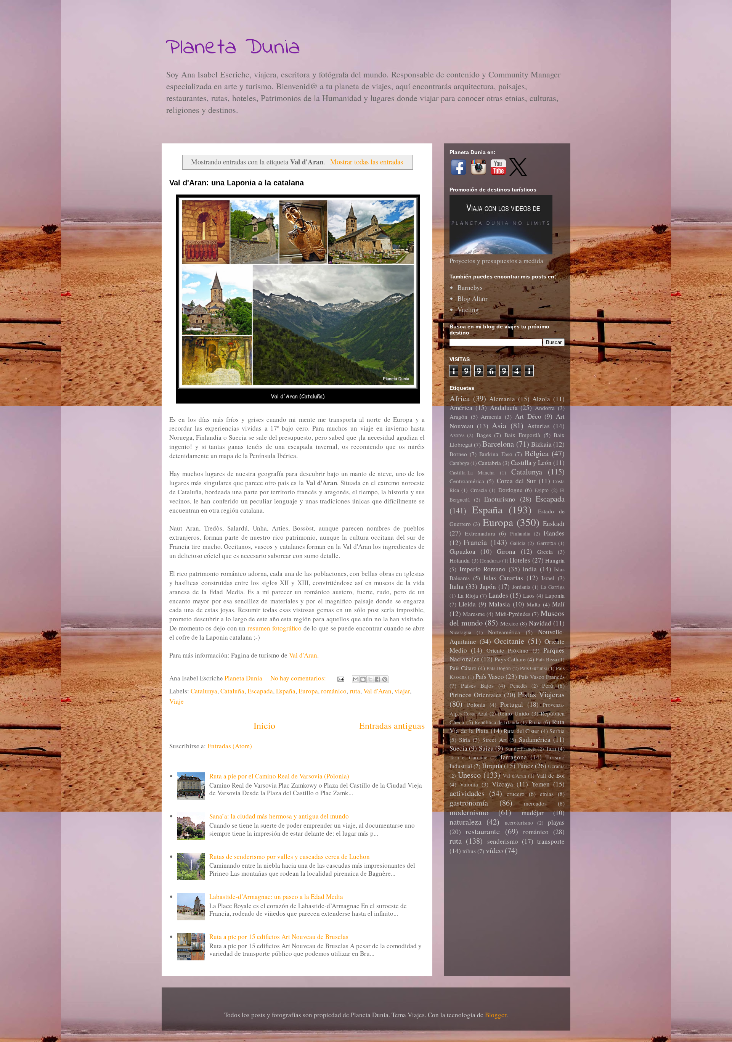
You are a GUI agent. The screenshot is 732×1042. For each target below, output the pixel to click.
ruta (355, 691)
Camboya (459, 463)
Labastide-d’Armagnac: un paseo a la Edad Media (276, 896)
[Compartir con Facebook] (377, 679)
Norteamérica (504, 632)
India (530, 568)
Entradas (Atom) (229, 745)
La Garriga (553, 587)
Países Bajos (477, 685)
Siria (464, 739)
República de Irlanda (497, 722)
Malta (533, 604)
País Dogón (498, 668)
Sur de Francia (520, 748)
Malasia (499, 604)
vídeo (494, 850)
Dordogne (510, 490)
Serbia (557, 731)
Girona (506, 551)
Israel (547, 578)
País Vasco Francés (541, 676)
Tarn (551, 748)
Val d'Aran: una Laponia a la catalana (236, 182)
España (285, 691)
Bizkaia (541, 444)
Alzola (541, 398)
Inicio (264, 725)
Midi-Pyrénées (512, 613)
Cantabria (489, 462)
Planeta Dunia (232, 47)
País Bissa (546, 659)
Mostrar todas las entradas (366, 161)
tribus (469, 851)
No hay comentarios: (298, 678)
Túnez (525, 765)
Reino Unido (513, 713)
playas (556, 822)
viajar (402, 691)
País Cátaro (463, 668)
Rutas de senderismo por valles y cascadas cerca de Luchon (289, 856)
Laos (529, 595)
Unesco (469, 774)
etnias (547, 794)
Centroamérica (466, 481)
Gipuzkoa (462, 551)
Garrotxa (546, 543)
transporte (551, 841)
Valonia (469, 784)
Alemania (502, 398)
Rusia (535, 722)
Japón (488, 586)
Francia (475, 542)
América (460, 407)
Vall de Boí (550, 775)
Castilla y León (531, 462)
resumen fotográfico (274, 628)
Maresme (474, 613)
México (509, 623)
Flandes (554, 533)
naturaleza (465, 821)
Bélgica (537, 453)
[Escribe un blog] (363, 679)
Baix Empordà (522, 435)
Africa (459, 398)
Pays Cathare (510, 659)
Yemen (540, 784)
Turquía (492, 765)
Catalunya (204, 691)
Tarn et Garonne (468, 757)
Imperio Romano (482, 568)
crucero (516, 794)
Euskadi (554, 523)
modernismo (468, 812)
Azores (456, 435)
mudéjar (533, 812)
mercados (535, 803)
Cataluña (232, 691)
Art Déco (528, 416)
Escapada (260, 691)
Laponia (555, 595)
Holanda (459, 560)
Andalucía (504, 407)
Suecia (458, 748)
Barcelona (498, 443)
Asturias (538, 425)
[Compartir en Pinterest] (384, 679)
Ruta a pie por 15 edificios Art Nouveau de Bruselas (278, 936)
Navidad (540, 623)
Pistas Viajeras (541, 694)
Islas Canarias (503, 577)
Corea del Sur (516, 480)
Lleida (467, 604)
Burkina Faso (495, 454)
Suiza (486, 748)
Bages (484, 435)
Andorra (545, 408)
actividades (467, 793)
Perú (547, 685)
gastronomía (468, 802)
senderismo (502, 841)
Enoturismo (499, 499)
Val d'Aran (303, 655)
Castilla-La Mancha (471, 472)
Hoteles (520, 560)
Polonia (476, 704)
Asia (499, 425)
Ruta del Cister (521, 731)
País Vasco (489, 676)
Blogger (495, 1014)
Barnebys (470, 287)
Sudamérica (535, 739)
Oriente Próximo (507, 650)
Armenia (491, 416)
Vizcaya (502, 784)
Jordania (521, 587)
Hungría (555, 560)
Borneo (458, 454)
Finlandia (520, 533)
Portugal (511, 704)
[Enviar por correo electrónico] (356, 679)
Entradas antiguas (392, 725)
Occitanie (509, 640)
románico (334, 691)
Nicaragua (460, 632)
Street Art (494, 739)
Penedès (518, 685)
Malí (558, 604)
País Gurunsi (533, 668)
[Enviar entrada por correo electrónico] (340, 678)
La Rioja (468, 595)
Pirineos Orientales (475, 694)
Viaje (176, 701)
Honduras (490, 560)
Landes (498, 595)
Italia (456, 586)
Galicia (517, 543)
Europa (308, 691)
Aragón (458, 416)
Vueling (468, 309)
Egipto (542, 490)
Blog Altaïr (473, 298)
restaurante (483, 831)
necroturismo (519, 822)
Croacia (478, 490)
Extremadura (480, 533)
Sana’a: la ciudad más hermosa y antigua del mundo (279, 816)
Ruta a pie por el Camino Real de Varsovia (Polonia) (279, 776)
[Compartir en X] (370, 679)
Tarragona (513, 757)
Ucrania (556, 766)
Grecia (545, 551)
